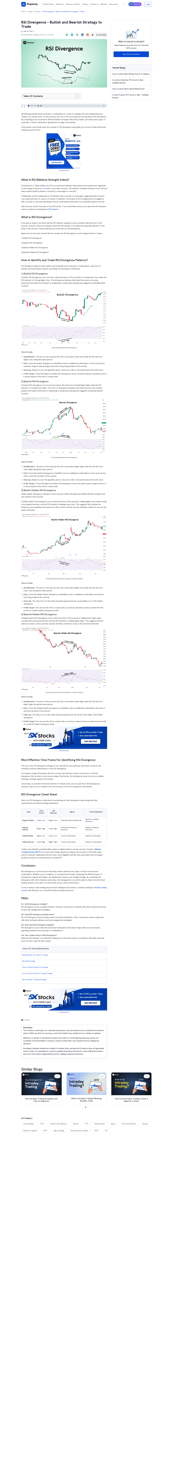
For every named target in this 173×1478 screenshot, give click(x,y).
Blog (30, 11)
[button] (85, 1107)
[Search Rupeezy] (124, 4)
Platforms (60, 4)
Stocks (37, 11)
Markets (104, 4)
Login (148, 4)
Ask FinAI (137, 4)
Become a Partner (73, 4)
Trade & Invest (48, 4)
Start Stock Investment (131, 54)
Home (23, 11)
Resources (113, 4)
